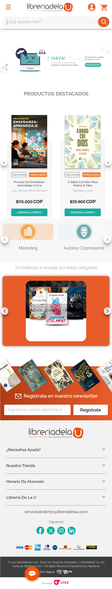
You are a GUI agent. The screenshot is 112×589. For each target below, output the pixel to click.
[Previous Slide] (4, 163)
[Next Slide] (108, 163)
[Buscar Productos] (104, 22)
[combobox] (56, 21)
